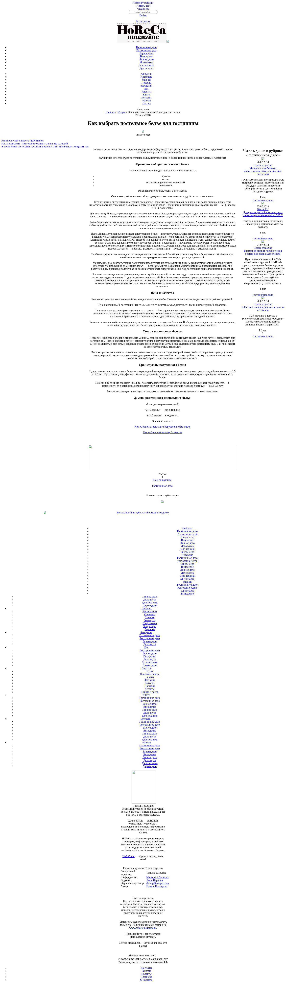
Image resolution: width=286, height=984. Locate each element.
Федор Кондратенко (157, 883)
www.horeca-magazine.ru (142, 927)
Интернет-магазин (143, 2)
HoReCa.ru (128, 856)
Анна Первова (154, 880)
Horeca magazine (162, 480)
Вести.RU (262, 209)
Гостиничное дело (162, 485)
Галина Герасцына (156, 886)
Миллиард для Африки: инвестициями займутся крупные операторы (263, 171)
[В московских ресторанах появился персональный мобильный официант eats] (143, 143)
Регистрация (143, 21)
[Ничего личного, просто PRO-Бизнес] (143, 137)
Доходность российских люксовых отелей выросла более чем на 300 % (263, 214)
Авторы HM (143, 5)
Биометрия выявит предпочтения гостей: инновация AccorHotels (263, 252)
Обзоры (121, 112)
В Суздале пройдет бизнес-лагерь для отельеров (263, 308)
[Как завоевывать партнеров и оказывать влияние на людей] (143, 140)
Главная (110, 112)
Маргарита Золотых (157, 877)
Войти (143, 15)
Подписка (143, 8)
